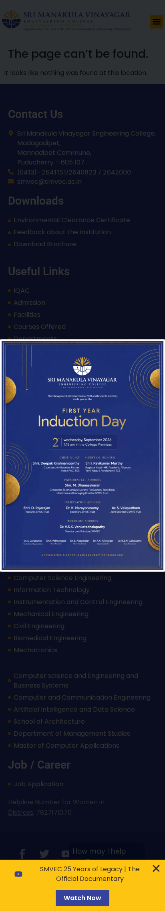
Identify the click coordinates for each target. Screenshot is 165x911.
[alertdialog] (82, 885)
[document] (82, 455)
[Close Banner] (156, 868)
